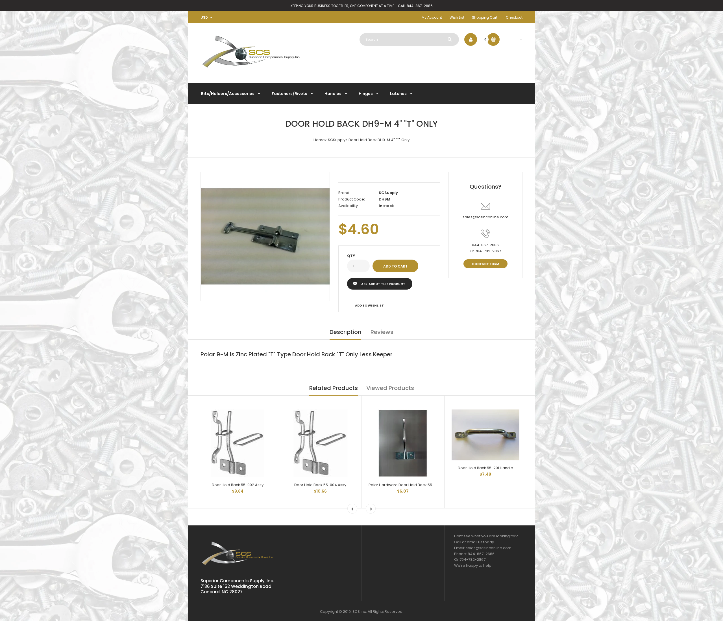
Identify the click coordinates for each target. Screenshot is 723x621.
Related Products (333, 388)
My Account (432, 17)
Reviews (382, 332)
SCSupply (336, 140)
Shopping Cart (484, 17)
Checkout (514, 17)
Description (345, 332)
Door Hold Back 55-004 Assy (320, 485)
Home (319, 140)
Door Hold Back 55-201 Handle (485, 468)
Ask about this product (383, 284)
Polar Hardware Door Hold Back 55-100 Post (408, 485)
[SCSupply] (251, 70)
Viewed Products (390, 388)
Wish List (457, 17)
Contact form (485, 264)
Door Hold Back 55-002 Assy (237, 485)
